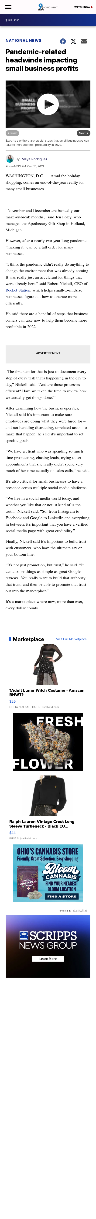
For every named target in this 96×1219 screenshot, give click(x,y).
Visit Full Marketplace (71, 639)
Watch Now (82, 7)
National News (24, 40)
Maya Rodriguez (34, 159)
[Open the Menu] (7, 7)
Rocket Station (18, 290)
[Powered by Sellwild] (80, 910)
